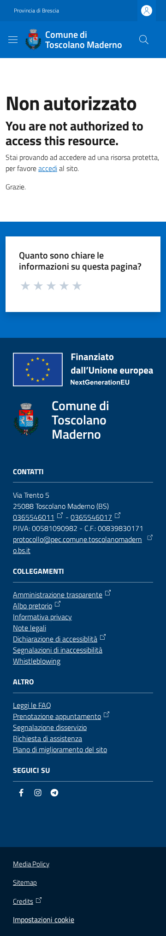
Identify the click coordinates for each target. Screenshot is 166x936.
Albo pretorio (32, 605)
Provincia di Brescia (36, 10)
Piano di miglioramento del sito (60, 749)
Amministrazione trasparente (57, 594)
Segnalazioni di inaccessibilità (57, 649)
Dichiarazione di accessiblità (55, 638)
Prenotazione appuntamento (57, 716)
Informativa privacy (42, 616)
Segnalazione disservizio (50, 727)
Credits (23, 901)
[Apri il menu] (12, 39)
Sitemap (25, 882)
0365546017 (91, 517)
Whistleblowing (36, 660)
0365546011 (33, 517)
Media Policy (31, 864)
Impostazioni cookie (43, 919)
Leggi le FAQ (32, 705)
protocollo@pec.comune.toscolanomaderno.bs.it (77, 545)
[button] (144, 39)
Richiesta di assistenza (47, 738)
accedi (47, 168)
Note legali (29, 627)
